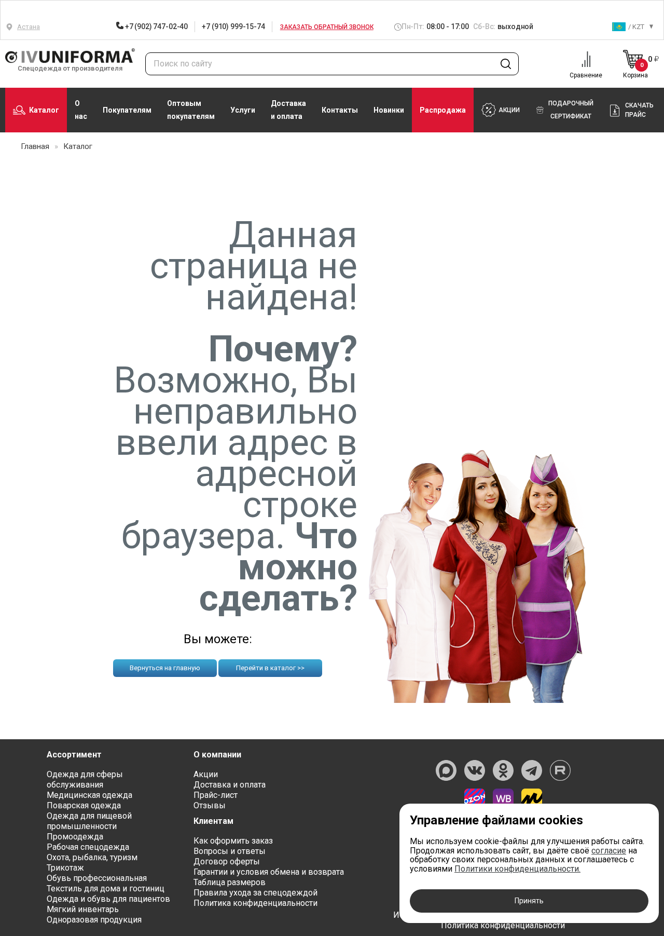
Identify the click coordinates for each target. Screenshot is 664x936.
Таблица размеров (229, 882)
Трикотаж (65, 868)
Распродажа (443, 110)
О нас (81, 109)
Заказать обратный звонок (327, 27)
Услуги (242, 110)
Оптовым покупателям (191, 109)
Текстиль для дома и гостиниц (105, 888)
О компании (217, 754)
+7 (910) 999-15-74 (233, 26)
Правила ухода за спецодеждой (255, 893)
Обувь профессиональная (97, 878)
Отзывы (209, 805)
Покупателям (127, 110)
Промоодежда (75, 837)
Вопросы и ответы (229, 851)
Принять (529, 901)
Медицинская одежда (89, 795)
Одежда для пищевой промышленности (89, 821)
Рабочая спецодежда (88, 847)
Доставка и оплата (288, 109)
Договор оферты (226, 861)
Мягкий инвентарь (83, 909)
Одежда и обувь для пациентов (108, 899)
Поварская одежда (84, 805)
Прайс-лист (215, 795)
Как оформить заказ (233, 841)
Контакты (340, 110)
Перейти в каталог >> (270, 668)
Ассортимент (74, 754)
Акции (205, 774)
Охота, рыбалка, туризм (92, 857)
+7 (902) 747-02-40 (155, 26)
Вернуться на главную (165, 668)
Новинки (389, 110)
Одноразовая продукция (94, 920)
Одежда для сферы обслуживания (85, 779)
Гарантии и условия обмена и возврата (268, 872)
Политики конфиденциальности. (517, 869)
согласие (608, 851)
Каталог (44, 110)
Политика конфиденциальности (255, 903)
